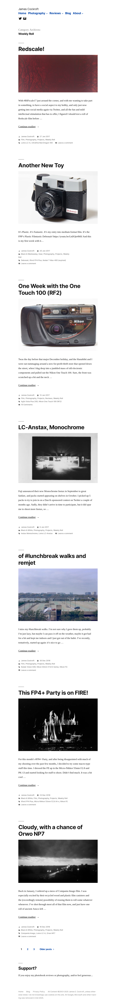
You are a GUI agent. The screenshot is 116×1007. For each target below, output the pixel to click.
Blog (68, 13)
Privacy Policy (39, 992)
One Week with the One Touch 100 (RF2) (49, 289)
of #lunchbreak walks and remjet (52, 559)
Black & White (27, 530)
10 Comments (27, 405)
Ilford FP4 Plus (36, 260)
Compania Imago (28, 933)
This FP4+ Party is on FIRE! (53, 692)
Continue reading (28, 126)
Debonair (25, 260)
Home (22, 13)
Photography (36, 13)
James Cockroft (28, 9)
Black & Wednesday (29, 254)
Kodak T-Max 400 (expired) (54, 260)
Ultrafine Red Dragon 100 (42, 143)
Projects (40, 140)
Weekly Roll (50, 140)
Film (23, 140)
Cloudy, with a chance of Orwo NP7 (50, 830)
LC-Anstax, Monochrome (51, 427)
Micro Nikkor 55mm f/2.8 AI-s (46, 801)
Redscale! (31, 49)
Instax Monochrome (29, 533)
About (77, 13)
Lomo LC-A (25, 143)
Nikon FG (63, 667)
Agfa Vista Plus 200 (29, 401)
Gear (40, 254)
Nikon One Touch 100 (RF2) (50, 401)
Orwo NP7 (51, 933)
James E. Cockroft (76, 992)
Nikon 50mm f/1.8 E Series (48, 667)
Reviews (55, 13)
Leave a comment (65, 143)
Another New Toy (41, 165)
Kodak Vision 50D (28, 667)
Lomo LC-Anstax (46, 533)
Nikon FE (64, 801)
